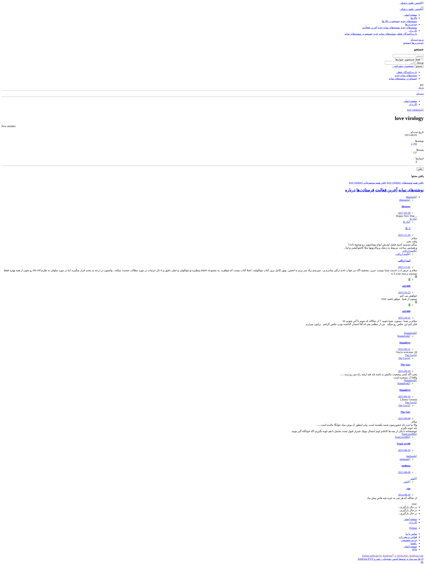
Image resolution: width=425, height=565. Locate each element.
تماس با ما (411, 533)
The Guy (405, 364)
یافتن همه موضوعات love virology (367, 182)
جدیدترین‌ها (411, 24)
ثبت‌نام (420, 93)
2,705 (414, 143)
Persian (413, 528)
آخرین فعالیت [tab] (386, 190)
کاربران (413, 30)
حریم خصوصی (409, 540)
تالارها (414, 18)
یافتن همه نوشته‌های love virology (405, 182)
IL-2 (407, 228)
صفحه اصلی (410, 14)
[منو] (422, 6)
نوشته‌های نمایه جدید (389, 27)
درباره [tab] (350, 190)
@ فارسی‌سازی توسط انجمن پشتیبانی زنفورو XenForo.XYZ (391, 559)
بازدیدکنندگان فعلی (406, 33)
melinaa (406, 465)
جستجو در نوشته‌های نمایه (358, 33)
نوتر (408, 488)
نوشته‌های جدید (409, 21)
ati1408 (406, 286)
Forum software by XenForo (393, 555)
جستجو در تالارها (391, 21)
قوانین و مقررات (408, 537)
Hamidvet (404, 342)
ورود (421, 87)
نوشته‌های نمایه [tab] (411, 190)
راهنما (414, 543)
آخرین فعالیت (369, 27)
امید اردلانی (404, 260)
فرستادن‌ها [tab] (365, 190)
